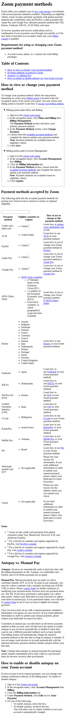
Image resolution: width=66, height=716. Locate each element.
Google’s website (33, 556)
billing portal (33, 98)
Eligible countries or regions (28, 218)
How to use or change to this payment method (54, 218)
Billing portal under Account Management (26, 151)
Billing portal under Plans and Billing (24, 110)
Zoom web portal (31, 115)
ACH (46, 236)
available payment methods (40, 134)
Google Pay (49, 273)
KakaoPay (48, 427)
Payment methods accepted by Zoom (25, 72)
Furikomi (51, 371)
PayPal (46, 250)
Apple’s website (24, 550)
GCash (46, 418)
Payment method (8, 218)
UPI (49, 406)
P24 (49, 395)
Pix (62, 448)
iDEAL (50, 383)
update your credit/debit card (53, 225)
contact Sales (29, 588)
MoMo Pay (48, 439)
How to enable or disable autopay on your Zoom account (35, 78)
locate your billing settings (51, 103)
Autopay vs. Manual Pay (19, 75)
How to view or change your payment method (29, 70)
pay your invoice (43, 11)
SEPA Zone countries (31, 277)
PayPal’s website (28, 544)
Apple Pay (48, 262)
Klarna (46, 343)
